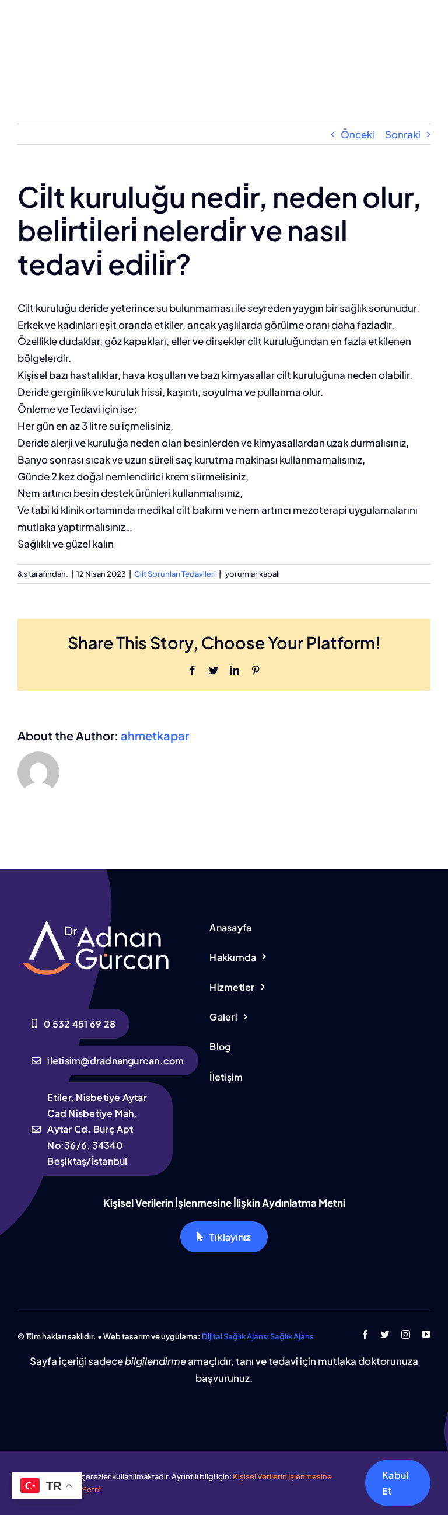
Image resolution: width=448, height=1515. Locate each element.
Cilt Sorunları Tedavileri (175, 574)
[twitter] (385, 1334)
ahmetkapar (155, 735)
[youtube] (426, 1334)
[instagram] (405, 1334)
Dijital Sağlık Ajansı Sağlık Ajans (258, 1336)
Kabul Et (395, 1483)
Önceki (357, 134)
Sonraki (403, 134)
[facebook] (364, 1334)
